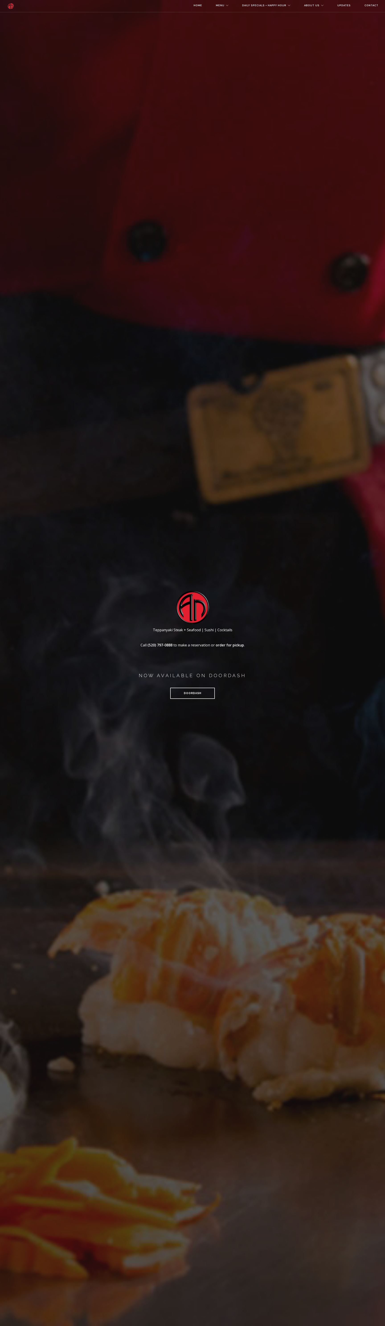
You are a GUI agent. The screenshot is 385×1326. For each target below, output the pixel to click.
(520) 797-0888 (159, 645)
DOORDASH (192, 693)
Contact (371, 5)
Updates (344, 5)
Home (198, 5)
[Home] (10, 6)
